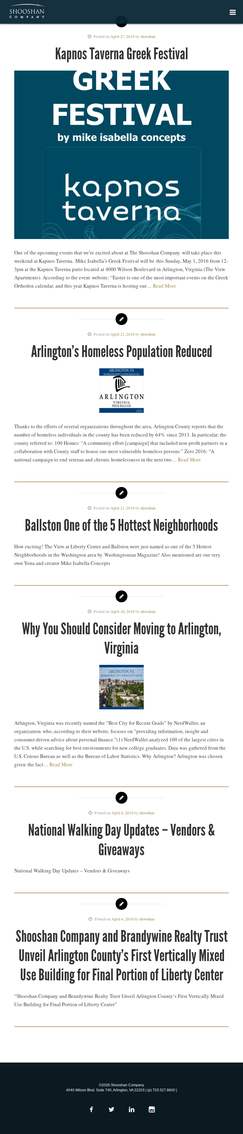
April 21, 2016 (123, 334)
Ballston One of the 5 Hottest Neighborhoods (121, 525)
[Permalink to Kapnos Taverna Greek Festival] (121, 156)
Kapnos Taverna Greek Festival (121, 53)
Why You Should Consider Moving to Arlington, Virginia (121, 638)
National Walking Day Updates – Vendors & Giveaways (121, 840)
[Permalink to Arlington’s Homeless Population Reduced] (121, 391)
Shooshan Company (27, 11)
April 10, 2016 (123, 611)
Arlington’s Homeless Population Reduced (121, 351)
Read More (164, 285)
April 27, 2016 (123, 36)
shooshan (148, 36)
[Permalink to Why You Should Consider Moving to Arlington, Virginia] (121, 688)
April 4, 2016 (122, 919)
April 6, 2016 (122, 813)
